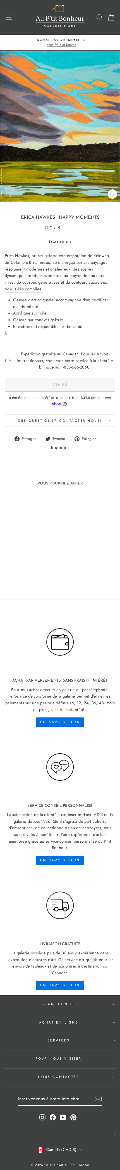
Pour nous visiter (58, 1058)
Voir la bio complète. (24, 289)
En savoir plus (60, 721)
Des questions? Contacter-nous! (60, 420)
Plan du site (58, 1004)
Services (58, 1040)
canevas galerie (49, 320)
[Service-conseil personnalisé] (60, 767)
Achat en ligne (58, 1022)
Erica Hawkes (38, 217)
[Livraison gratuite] (60, 905)
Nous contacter (58, 1076)
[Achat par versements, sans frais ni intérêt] (60, 642)
